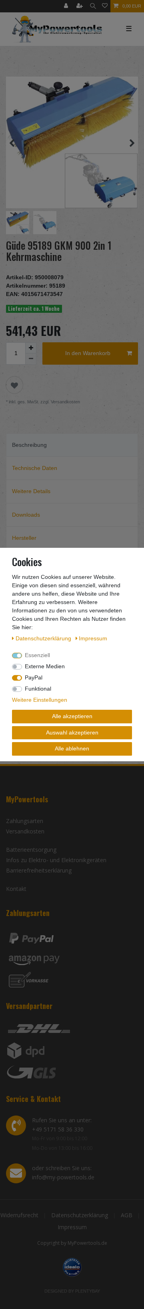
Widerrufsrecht (19, 1215)
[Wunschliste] (104, 6)
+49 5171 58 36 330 (58, 1129)
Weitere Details (31, 491)
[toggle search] (93, 6)
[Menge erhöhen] (30, 347)
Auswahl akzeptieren (72, 732)
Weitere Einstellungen (39, 700)
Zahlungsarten (24, 821)
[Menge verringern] (30, 359)
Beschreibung (29, 445)
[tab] (72, 445)
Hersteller (24, 538)
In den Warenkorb (87, 353)
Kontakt (16, 888)
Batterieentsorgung (31, 849)
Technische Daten (34, 468)
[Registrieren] (80, 6)
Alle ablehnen (72, 748)
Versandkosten (25, 831)
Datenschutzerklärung (79, 1215)
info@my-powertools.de (63, 1177)
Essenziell (37, 655)
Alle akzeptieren (72, 716)
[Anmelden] (66, 6)
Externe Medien (45, 666)
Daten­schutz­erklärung (44, 638)
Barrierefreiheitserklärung (39, 870)
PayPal (33, 677)
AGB (126, 1215)
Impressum (72, 1227)
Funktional (38, 688)
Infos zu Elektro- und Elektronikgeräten (56, 860)
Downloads (26, 514)
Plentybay (87, 1291)
